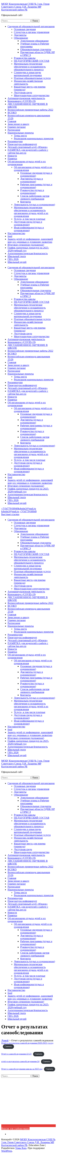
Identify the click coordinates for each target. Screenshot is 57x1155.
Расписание (14, 130)
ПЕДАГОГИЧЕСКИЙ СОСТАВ (31, 61)
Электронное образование (34, 40)
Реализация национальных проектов (34, 138)
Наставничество (16, 233)
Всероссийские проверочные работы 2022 (30, 109)
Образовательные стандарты (35, 49)
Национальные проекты (21, 132)
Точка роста (20, 135)
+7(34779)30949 (9, 508)
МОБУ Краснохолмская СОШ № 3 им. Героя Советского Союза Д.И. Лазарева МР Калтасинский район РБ (25, 7)
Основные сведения (25, 29)
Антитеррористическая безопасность (28, 253)
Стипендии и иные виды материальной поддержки (28, 74)
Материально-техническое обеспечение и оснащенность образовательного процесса (30, 66)
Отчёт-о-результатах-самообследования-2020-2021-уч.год (27, 1043)
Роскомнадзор (15, 141)
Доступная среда (23, 92)
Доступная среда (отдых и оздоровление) (28, 223)
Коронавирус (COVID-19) (22, 101)
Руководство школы (24, 58)
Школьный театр (17, 256)
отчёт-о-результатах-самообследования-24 (20, 1061)
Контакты (25, 201)
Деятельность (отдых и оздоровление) (34, 204)
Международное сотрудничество (31, 95)
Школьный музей (17, 262)
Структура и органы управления (31, 32)
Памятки (12, 158)
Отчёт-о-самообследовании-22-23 (16, 1054)
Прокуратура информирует (22, 144)
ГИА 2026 (13, 259)
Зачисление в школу (18, 124)
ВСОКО (12, 112)
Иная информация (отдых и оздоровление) (29, 229)
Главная (12, 121)
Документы (20, 35)
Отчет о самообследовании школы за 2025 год (21, 1069)
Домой (5, 1040)
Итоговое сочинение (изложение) (26, 244)
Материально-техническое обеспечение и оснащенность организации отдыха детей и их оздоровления (31, 211)
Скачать (8, 1046)
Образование (21, 38)
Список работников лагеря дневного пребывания (34, 197)
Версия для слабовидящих (15, 1128)
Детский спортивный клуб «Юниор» (28, 147)
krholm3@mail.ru (27, 508)
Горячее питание (17, 127)
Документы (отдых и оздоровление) (31, 180)
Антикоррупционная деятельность (26, 98)
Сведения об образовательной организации (31, 26)
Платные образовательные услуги (32, 78)
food (10, 236)
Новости (12, 155)
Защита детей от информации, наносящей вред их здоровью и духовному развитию (30, 240)
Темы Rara (20, 1148)
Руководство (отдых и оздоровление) (32, 191)
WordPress (6, 1151)
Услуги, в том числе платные (29, 219)
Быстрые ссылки (10, 514)
